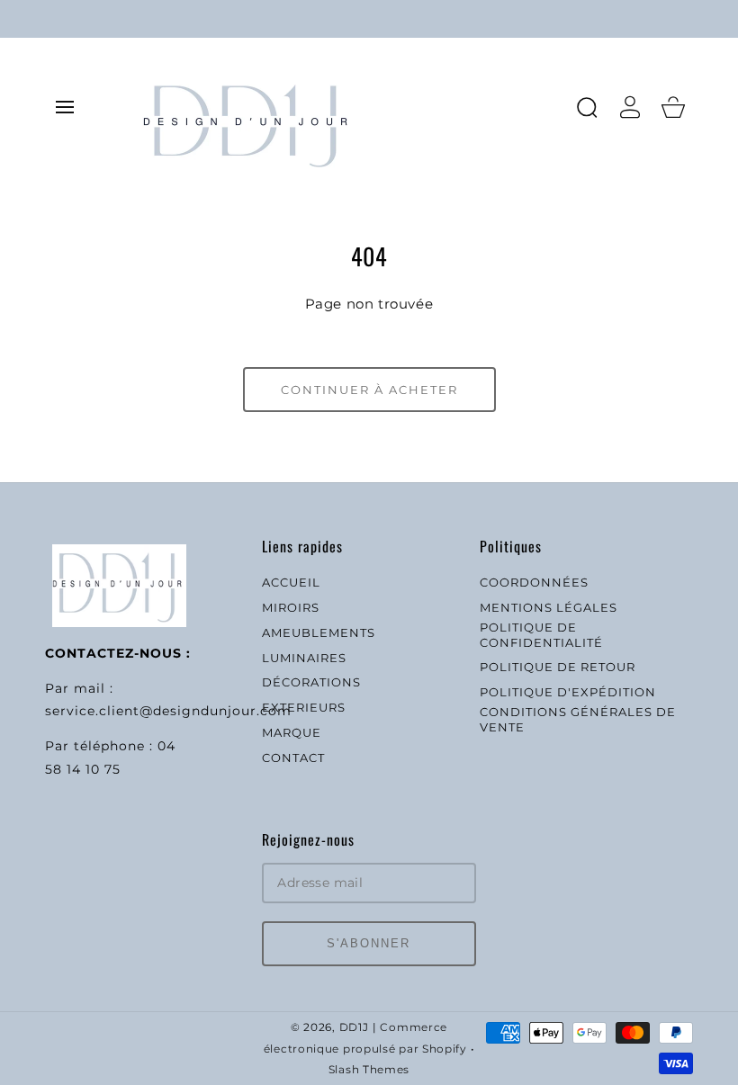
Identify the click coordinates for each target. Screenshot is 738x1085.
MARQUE (291, 732)
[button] (65, 107)
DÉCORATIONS (311, 682)
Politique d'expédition (568, 692)
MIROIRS (291, 607)
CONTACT (293, 757)
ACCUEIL (291, 582)
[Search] (586, 107)
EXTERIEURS (304, 707)
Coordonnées (534, 582)
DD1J (354, 1027)
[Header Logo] (349, 106)
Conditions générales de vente (578, 719)
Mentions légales (548, 607)
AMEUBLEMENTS (318, 632)
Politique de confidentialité (541, 635)
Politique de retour (557, 666)
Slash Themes (369, 1069)
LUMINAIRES (304, 657)
